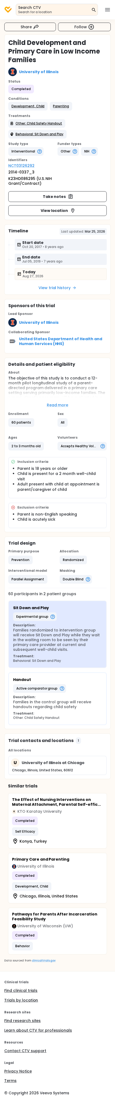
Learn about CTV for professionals (38, 1030)
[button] (28, 106)
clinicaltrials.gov (43, 961)
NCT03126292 (21, 165)
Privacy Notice (18, 1071)
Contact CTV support (25, 1050)
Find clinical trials (20, 990)
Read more (57, 405)
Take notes (54, 196)
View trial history (55, 287)
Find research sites (22, 1020)
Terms (10, 1080)
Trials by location (21, 1000)
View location (54, 210)
